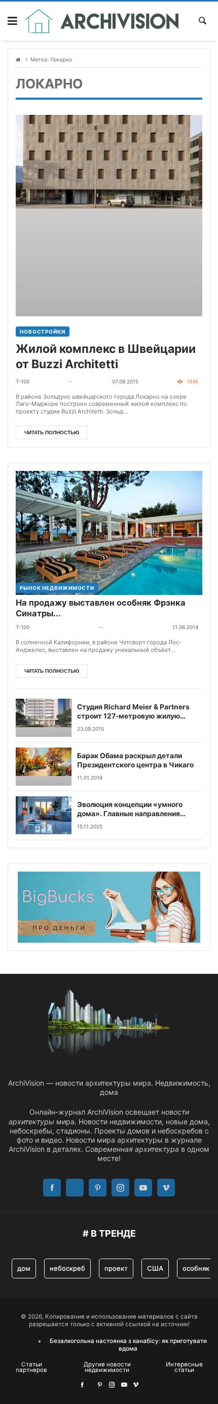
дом (23, 1268)
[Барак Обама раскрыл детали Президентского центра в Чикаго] (43, 767)
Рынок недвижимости (57, 588)
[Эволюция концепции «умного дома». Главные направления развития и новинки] (43, 815)
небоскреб (67, 1268)
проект (116, 1268)
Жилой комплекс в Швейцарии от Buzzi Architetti (106, 356)
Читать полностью (51, 432)
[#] (82, 1384)
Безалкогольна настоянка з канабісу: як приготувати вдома (128, 1344)
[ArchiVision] (102, 21)
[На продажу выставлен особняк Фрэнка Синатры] (109, 522)
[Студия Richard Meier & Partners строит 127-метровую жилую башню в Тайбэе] (43, 718)
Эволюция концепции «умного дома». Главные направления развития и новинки (130, 809)
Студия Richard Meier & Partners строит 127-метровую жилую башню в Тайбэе (133, 712)
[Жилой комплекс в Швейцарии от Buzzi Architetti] (109, 215)
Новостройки (42, 331)
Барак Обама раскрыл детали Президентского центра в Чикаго (135, 760)
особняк (196, 1268)
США (155, 1268)
